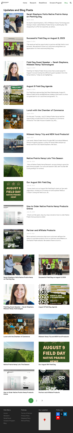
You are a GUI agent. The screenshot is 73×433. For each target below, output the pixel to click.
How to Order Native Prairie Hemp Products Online (47, 207)
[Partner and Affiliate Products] (54, 380)
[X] (61, 414)
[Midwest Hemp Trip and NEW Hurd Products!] (54, 324)
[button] (70, 3)
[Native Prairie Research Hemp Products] (5, 3)
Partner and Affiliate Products (41, 230)
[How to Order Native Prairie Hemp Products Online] (19, 380)
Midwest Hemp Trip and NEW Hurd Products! (48, 134)
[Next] (42, 400)
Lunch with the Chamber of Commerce (45, 110)
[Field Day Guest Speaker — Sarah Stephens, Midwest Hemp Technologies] (19, 294)
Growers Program (9, 421)
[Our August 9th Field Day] (54, 352)
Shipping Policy (25, 418)
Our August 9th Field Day (39, 182)
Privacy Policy (25, 416)
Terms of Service (26, 413)
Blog (5, 423)
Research (6, 416)
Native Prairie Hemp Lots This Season (45, 158)
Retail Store (7, 418)
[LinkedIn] (65, 414)
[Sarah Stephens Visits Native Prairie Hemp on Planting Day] (19, 265)
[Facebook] (58, 414)
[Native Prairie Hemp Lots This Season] (19, 352)
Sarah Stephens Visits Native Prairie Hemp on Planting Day (47, 15)
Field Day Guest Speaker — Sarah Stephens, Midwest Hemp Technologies (47, 63)
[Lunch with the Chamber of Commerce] (19, 324)
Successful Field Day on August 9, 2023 (46, 38)
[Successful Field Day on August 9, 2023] (54, 265)
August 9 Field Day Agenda (39, 86)
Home (6, 413)
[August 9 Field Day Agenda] (54, 294)
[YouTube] (58, 417)
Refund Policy (25, 421)
